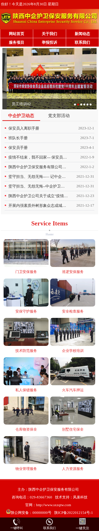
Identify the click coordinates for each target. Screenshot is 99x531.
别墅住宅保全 (73, 429)
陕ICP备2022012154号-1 (73, 513)
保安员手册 (18, 148)
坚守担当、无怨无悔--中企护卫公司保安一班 (38, 186)
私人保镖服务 (26, 390)
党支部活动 (59, 115)
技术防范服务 (26, 351)
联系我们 (82, 42)
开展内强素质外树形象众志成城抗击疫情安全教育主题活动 (38, 205)
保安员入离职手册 (23, 128)
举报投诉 (49, 42)
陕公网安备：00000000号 (31, 513)
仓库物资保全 (26, 429)
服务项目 (16, 42)
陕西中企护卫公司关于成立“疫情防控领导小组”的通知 (38, 196)
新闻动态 (82, 34)
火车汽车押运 (73, 390)
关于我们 (49, 34)
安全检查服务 (73, 311)
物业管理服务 (26, 469)
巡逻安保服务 (73, 272)
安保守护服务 (26, 311)
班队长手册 (18, 138)
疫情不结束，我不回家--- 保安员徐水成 (38, 157)
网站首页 (16, 34)
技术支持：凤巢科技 (71, 497)
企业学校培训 (73, 351)
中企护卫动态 (21, 115)
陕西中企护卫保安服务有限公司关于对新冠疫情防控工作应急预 (38, 167)
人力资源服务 (73, 469)
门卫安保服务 (26, 272)
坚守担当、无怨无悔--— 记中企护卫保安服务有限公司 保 (38, 177)
